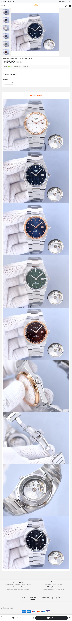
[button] (6, 54)
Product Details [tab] (36, 95)
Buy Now (52, 618)
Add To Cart (18, 618)
